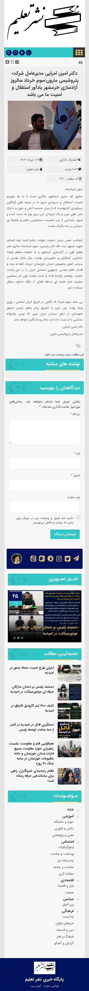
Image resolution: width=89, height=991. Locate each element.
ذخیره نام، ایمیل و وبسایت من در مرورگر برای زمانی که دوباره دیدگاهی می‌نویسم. (45, 520)
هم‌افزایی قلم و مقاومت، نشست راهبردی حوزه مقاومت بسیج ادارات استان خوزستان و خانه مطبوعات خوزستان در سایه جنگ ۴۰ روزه (31, 753)
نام (77, 453)
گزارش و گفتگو (64, 943)
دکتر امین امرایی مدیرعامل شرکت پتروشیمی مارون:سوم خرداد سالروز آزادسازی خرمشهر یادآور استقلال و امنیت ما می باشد (45, 83)
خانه (70, 810)
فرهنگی (68, 911)
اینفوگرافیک (66, 847)
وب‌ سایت (73, 497)
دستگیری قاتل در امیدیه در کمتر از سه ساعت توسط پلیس (32, 727)
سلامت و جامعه (63, 867)
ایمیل (75, 475)
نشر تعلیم (33, 169)
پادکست (68, 916)
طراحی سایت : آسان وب (44, 986)
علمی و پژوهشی (63, 835)
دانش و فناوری (64, 828)
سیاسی (68, 899)
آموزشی (68, 816)
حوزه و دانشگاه (64, 821)
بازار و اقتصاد (65, 885)
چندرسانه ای (65, 860)
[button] (22, 637)
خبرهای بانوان (65, 923)
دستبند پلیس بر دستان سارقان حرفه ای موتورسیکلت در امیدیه (47, 630)
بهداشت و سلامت (62, 853)
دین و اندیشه (65, 929)
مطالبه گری (66, 873)
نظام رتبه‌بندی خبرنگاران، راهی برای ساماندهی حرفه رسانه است (32, 775)
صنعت (69, 892)
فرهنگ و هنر (65, 936)
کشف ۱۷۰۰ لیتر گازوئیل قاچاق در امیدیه (32, 708)
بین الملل (68, 904)
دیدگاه (75, 414)
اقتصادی (67, 880)
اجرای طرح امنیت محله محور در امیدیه (31, 670)
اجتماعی (67, 842)
